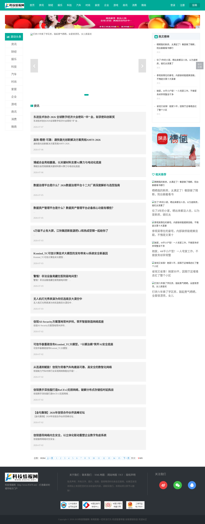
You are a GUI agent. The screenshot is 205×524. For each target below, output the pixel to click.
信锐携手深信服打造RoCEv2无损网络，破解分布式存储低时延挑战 (73, 389)
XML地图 (99, 475)
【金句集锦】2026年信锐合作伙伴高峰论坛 (59, 412)
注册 (182, 5)
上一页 (50, 458)
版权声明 (131, 475)
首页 (32, 5)
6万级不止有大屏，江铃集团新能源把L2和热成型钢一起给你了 (70, 230)
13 (109, 458)
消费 (134, 5)
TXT (120, 475)
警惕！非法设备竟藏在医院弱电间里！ (56, 276)
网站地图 (112, 475)
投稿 (194, 5)
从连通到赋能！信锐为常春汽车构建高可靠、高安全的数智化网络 (72, 367)
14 (114, 458)
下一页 (126, 458)
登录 (172, 5)
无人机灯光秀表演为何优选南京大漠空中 (57, 298)
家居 (97, 5)
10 (94, 458)
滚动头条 (15, 36)
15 (119, 458)
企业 (106, 5)
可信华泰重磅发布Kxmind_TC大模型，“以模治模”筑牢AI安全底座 (73, 344)
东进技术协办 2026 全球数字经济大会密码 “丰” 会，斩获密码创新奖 (74, 117)
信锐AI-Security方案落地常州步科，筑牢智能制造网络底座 (68, 321)
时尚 (88, 5)
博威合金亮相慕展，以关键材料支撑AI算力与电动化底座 (67, 162)
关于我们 (74, 475)
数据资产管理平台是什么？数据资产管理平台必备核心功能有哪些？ (74, 207)
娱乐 (60, 5)
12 (104, 458)
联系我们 (87, 475)
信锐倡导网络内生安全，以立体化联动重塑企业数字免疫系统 (69, 435)
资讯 (41, 5)
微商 (143, 5)
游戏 (115, 5)
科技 (69, 5)
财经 (50, 5)
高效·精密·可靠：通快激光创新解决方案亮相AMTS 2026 (67, 139)
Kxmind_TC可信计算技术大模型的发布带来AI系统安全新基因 (70, 253)
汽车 (78, 5)
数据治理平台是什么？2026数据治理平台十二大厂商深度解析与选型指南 (76, 185)
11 (99, 458)
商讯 (125, 5)
